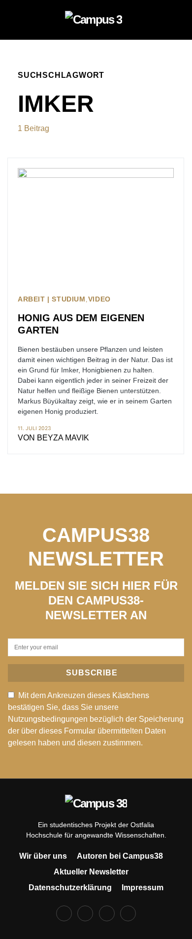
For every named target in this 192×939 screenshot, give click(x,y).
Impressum (142, 887)
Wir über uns (43, 856)
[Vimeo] (128, 913)
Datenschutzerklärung (70, 887)
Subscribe (91, 673)
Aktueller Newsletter (91, 872)
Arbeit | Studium (52, 299)
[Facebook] (64, 913)
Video (99, 299)
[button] (21, 20)
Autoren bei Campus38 (120, 856)
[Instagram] (85, 913)
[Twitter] (107, 913)
